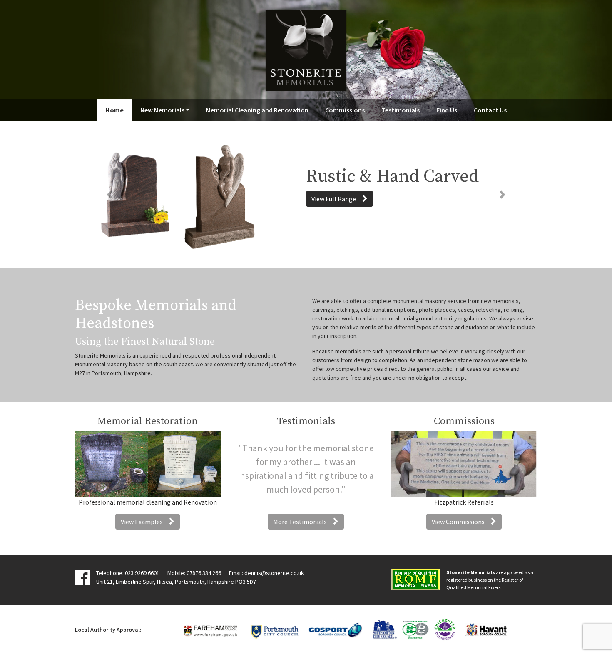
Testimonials (400, 110)
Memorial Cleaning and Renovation (257, 110)
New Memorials (162, 110)
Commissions (345, 110)
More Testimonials (300, 522)
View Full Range (333, 199)
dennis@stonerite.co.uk (274, 573)
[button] (109, 194)
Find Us (446, 110)
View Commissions (458, 522)
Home (114, 110)
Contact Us (490, 110)
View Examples (142, 522)
